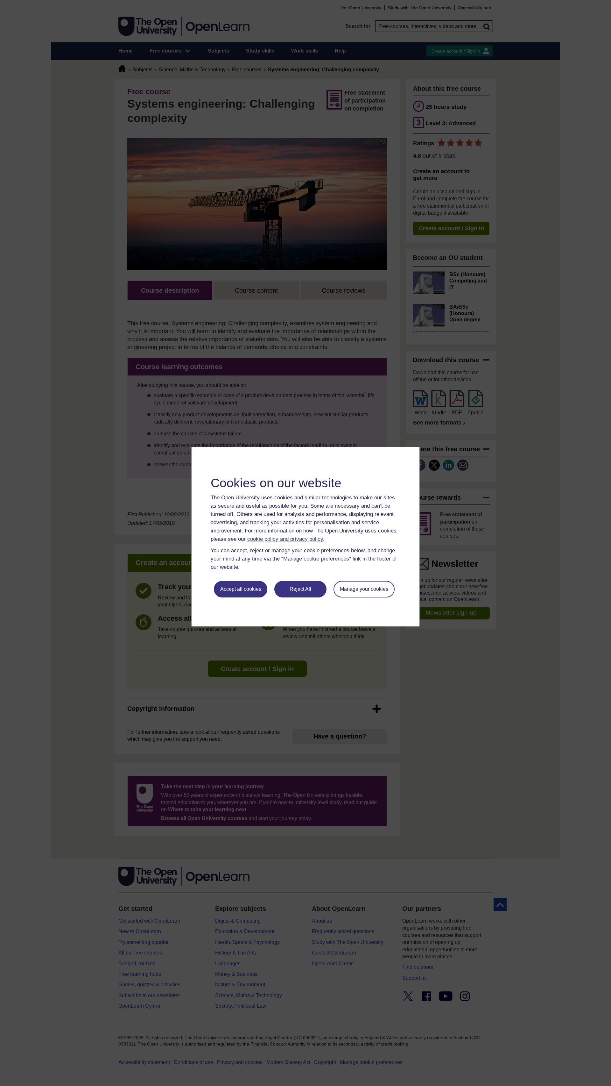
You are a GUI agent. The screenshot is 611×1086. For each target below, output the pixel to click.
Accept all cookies (240, 589)
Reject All (300, 589)
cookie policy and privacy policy (285, 539)
